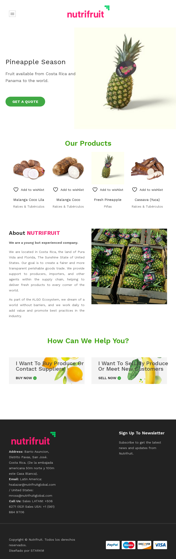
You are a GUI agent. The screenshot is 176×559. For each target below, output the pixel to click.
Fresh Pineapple (107, 200)
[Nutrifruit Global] (88, 11)
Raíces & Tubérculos (28, 206)
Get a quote (25, 101)
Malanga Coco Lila (28, 200)
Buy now (24, 378)
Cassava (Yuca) (147, 200)
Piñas (108, 206)
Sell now (107, 378)
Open (12, 14)
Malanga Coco (68, 200)
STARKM (37, 550)
